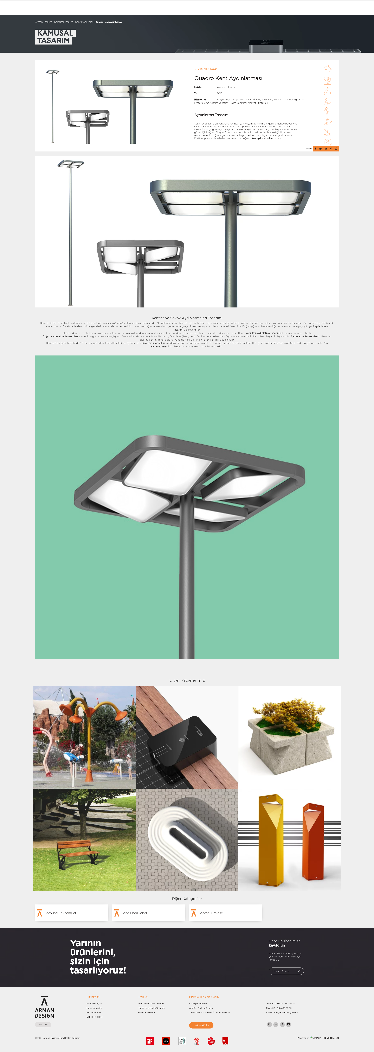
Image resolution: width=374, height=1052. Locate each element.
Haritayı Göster (201, 1025)
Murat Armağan (94, 1008)
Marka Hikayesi (94, 1004)
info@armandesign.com (286, 1013)
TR (46, 1025)
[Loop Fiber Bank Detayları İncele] (187, 840)
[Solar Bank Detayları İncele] (187, 737)
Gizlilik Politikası (94, 1017)
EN (40, 1025)
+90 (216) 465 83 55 (285, 1004)
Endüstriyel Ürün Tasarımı (151, 1004)
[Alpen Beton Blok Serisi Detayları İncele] (289, 737)
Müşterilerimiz (93, 1013)
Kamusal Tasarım (63, 22)
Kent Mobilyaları (84, 22)
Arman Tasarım (43, 22)
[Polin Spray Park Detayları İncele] (84, 737)
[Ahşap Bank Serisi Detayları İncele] (84, 840)
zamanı (265, 138)
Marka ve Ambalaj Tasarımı (151, 1008)
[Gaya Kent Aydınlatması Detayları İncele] (289, 840)
